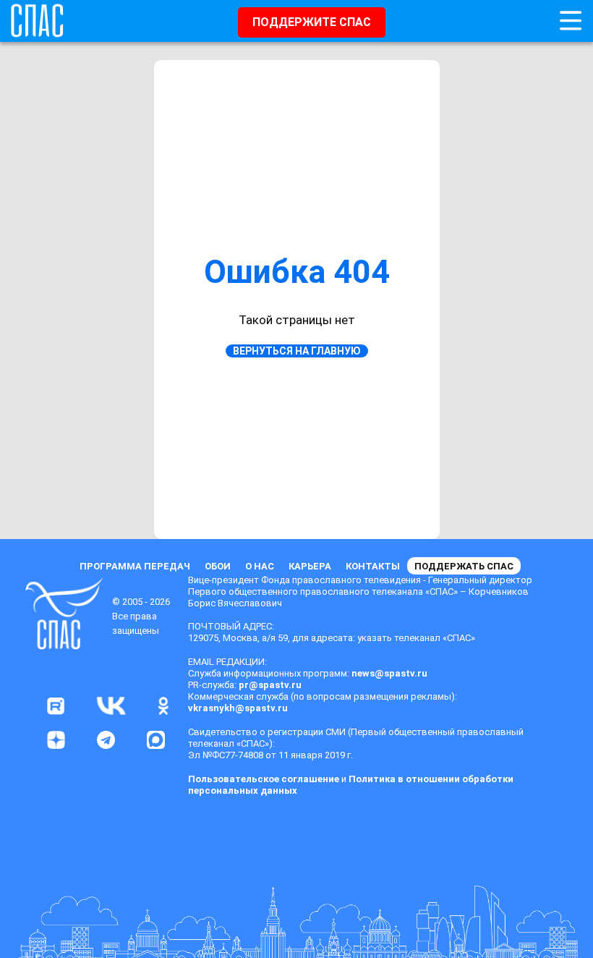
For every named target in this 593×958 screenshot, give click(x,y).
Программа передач (135, 566)
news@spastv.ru (389, 673)
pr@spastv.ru (270, 684)
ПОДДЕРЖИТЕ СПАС (311, 22)
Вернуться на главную (297, 351)
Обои (218, 566)
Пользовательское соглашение (263, 778)
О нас (259, 566)
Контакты (373, 566)
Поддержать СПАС (463, 566)
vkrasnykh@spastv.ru (238, 708)
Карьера (310, 566)
